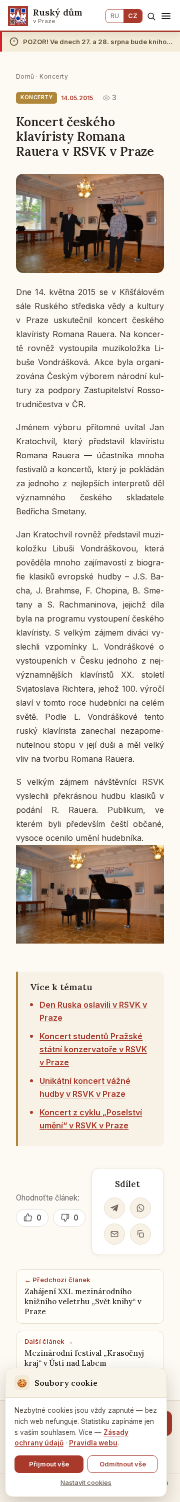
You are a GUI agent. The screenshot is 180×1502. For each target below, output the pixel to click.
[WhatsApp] (140, 1208)
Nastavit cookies (86, 1482)
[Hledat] (151, 16)
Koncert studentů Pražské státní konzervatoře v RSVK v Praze (93, 1049)
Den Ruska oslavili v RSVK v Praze (93, 1011)
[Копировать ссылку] (140, 1234)
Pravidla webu (93, 1443)
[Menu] (166, 16)
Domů (25, 76)
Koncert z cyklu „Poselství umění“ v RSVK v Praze (91, 1118)
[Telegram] (114, 1208)
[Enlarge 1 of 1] (151, 858)
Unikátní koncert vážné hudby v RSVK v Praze (85, 1087)
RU (114, 16)
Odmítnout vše (123, 1464)
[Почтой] (114, 1234)
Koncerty (54, 76)
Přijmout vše (49, 1464)
